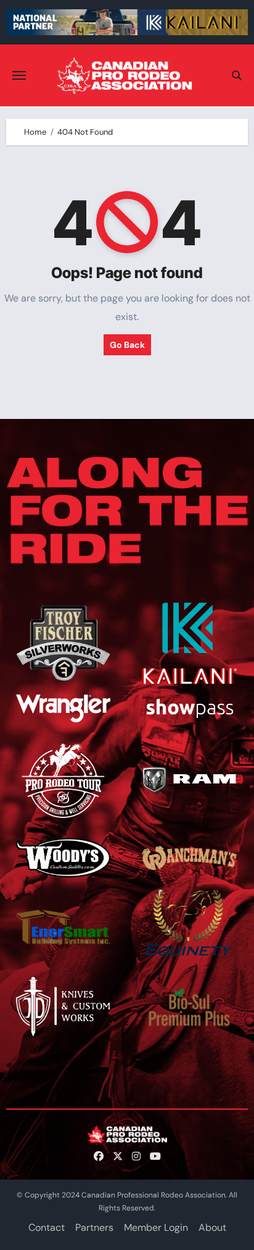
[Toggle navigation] (19, 75)
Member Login (156, 1227)
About (212, 1227)
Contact (46, 1227)
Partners (94, 1227)
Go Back (127, 344)
